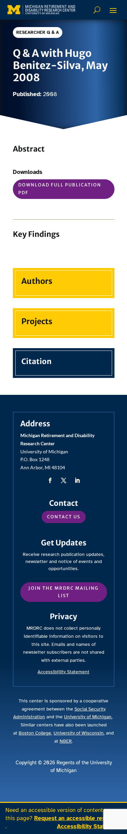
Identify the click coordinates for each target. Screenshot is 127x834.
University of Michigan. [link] (88, 717)
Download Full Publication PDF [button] (59, 188)
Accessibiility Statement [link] (63, 672)
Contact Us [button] (63, 517)
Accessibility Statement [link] (89, 826)
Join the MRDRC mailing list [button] (63, 592)
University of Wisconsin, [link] (79, 733)
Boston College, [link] (35, 733)
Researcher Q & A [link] (37, 32)
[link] (41, 9)
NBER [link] (66, 741)
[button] (113, 10)
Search (97, 9)
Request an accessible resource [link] (77, 818)
